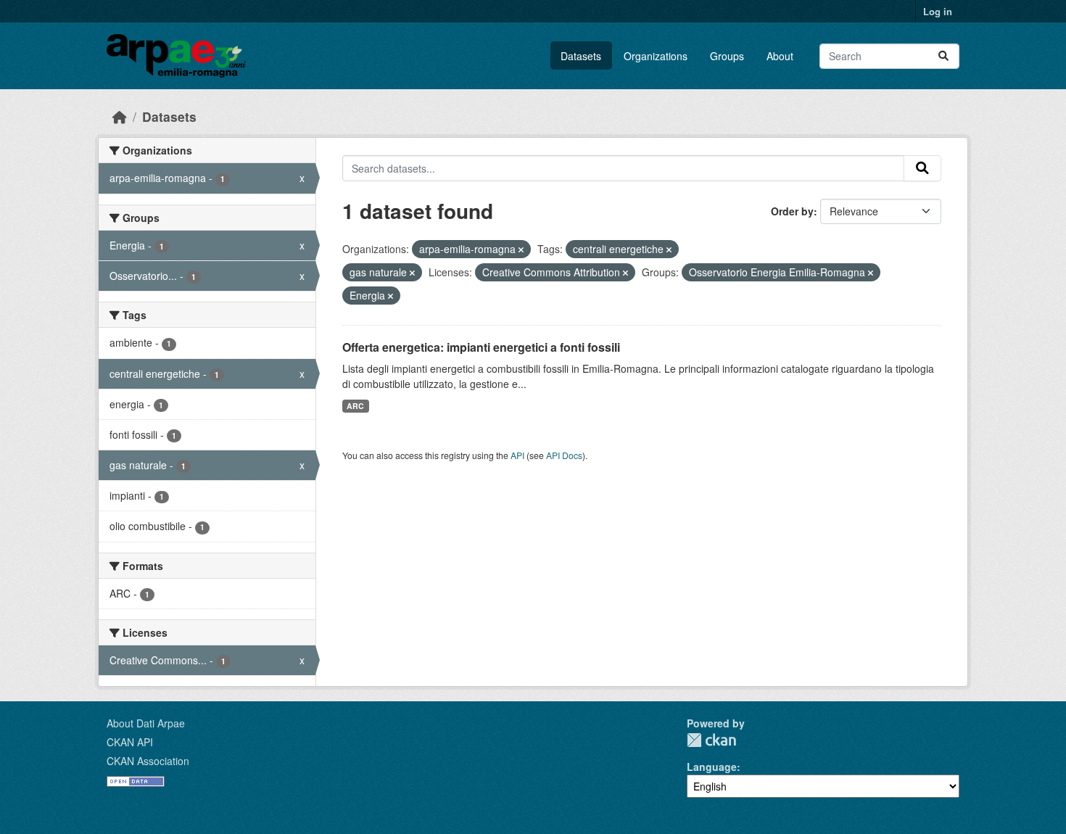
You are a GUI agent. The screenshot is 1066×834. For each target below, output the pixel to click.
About (780, 56)
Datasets (581, 56)
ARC (355, 405)
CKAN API (130, 742)
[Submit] (943, 56)
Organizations (655, 56)
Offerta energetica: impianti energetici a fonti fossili (481, 347)
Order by (792, 211)
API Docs (564, 455)
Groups (727, 56)
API (517, 455)
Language (712, 766)
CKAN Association (148, 761)
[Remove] (521, 249)
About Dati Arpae (146, 723)
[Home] (119, 116)
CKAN (711, 740)
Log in (937, 11)
